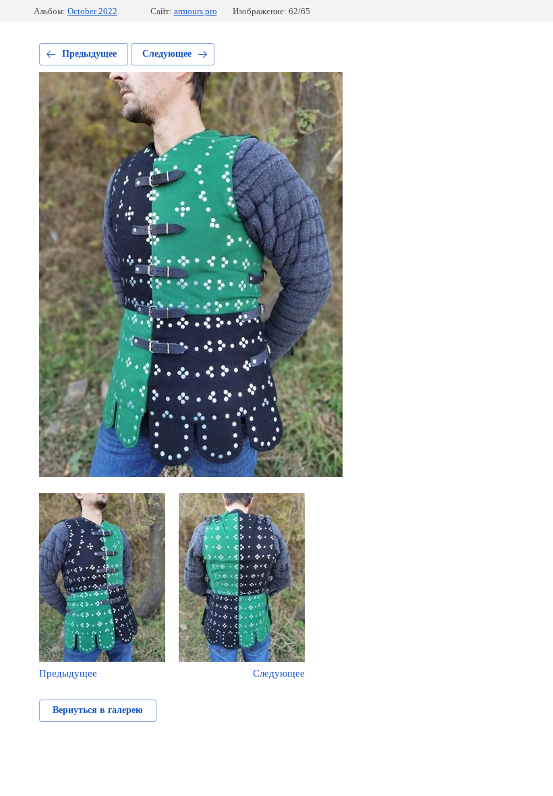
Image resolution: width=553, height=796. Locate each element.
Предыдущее (89, 54)
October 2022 (92, 11)
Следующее (167, 54)
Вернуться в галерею (98, 710)
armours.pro (195, 11)
